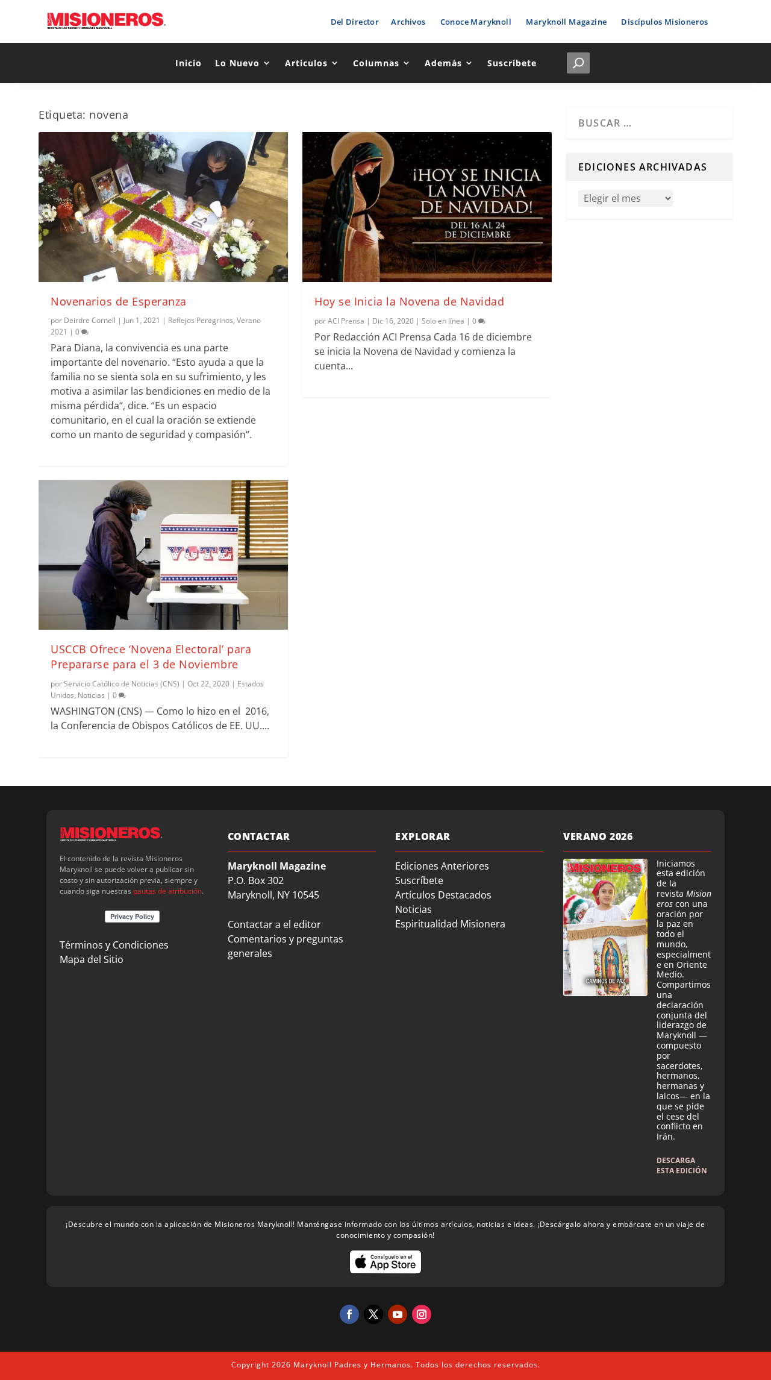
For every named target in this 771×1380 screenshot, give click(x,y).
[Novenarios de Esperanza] (163, 206)
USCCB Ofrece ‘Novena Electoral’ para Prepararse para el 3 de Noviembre (151, 656)
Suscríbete (512, 63)
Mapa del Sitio (91, 959)
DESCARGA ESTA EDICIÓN (682, 1165)
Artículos (306, 63)
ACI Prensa (346, 321)
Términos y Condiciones (114, 945)
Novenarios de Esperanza (119, 301)
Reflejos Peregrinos (200, 320)
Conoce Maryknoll (475, 21)
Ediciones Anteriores (442, 866)
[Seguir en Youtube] (397, 1314)
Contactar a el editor (274, 924)
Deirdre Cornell (90, 320)
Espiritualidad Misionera (450, 923)
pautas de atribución (167, 891)
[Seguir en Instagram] (421, 1314)
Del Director (355, 21)
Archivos (408, 21)
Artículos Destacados (443, 895)
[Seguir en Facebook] (349, 1314)
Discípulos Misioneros (664, 21)
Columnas (376, 63)
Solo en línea (443, 321)
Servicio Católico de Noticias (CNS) (121, 684)
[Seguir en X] (373, 1314)
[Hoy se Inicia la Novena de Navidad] (427, 206)
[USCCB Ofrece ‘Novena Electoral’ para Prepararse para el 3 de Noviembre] (163, 555)
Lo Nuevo (237, 63)
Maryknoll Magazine (566, 21)
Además (443, 63)
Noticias (91, 695)
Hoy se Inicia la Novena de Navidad (409, 301)
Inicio (188, 63)
